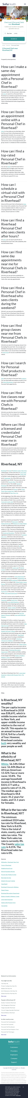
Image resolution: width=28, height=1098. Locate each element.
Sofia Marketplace (8, 382)
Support (14, 1062)
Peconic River (11, 482)
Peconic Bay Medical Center (8, 874)
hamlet (18, 483)
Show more (3, 996)
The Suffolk (4, 905)
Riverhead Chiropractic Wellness (10, 887)
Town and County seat (7, 502)
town (10, 470)
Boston (15, 489)
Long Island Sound (19, 576)
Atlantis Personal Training (8, 631)
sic (19, 546)
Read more (18, 1095)
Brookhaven (14, 580)
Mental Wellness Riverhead (8, 1012)
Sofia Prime (6, 352)
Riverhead (4, 470)
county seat (23, 474)
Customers (14, 1047)
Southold (24, 535)
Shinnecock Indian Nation (20, 523)
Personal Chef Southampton (8, 1022)
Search (14, 39)
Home (3, 45)
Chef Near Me (4, 983)
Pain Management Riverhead (8, 1005)
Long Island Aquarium (13, 602)
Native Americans (6, 523)
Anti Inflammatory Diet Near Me (9, 991)
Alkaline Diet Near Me (6, 988)
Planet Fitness (23, 644)
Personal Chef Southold (7, 1024)
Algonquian (15, 521)
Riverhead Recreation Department (10, 893)
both (3, 743)
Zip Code (9, 33)
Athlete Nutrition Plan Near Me (9, 993)
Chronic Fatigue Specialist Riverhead (10, 1010)
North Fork (4, 591)
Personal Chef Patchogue (7, 1032)
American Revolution (8, 533)
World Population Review (8, 871)
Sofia (4, 94)
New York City (14, 493)
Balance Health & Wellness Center (10, 896)
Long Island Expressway (11, 593)
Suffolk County (17, 470)
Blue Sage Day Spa (6, 877)
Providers (14, 1051)
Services (8, 45)
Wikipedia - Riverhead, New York (10, 862)
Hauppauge (7, 478)
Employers (14, 1055)
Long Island (23, 472)
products (23, 378)
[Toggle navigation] (25, 4)
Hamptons (4, 600)
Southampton (21, 578)
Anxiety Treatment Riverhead (8, 1002)
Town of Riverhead (6, 865)
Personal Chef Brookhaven (8, 1027)
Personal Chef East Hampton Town (10, 1029)
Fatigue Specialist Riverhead (8, 1007)
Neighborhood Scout (6, 868)
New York (24, 470)
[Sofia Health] (9, 4)
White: (5, 763)
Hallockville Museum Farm (14, 675)
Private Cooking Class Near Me (9, 986)
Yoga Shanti (21, 635)
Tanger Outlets (11, 607)
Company (14, 1058)
